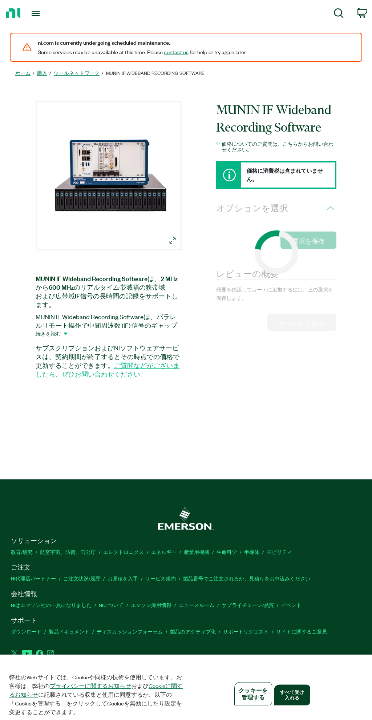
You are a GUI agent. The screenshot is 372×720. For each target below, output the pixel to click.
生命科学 (227, 551)
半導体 (251, 551)
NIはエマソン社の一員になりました (51, 605)
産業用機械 (196, 551)
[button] (110, 177)
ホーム (23, 72)
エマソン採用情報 (151, 605)
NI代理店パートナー (33, 578)
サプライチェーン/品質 (248, 605)
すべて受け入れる (292, 694)
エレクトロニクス (123, 551)
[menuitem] (338, 14)
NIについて (111, 605)
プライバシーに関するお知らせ (90, 685)
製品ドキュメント (69, 631)
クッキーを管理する (253, 694)
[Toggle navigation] (48, 13)
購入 (42, 72)
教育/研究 (22, 551)
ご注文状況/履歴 (81, 578)
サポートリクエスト (246, 631)
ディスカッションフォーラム (130, 631)
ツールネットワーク (77, 72)
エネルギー (164, 551)
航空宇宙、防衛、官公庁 (68, 551)
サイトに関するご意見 (301, 631)
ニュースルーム (196, 605)
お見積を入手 (123, 578)
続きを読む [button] (48, 333)
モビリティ (279, 551)
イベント (291, 605)
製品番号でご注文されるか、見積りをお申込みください (246, 578)
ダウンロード (26, 631)
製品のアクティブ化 (193, 631)
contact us (176, 52)
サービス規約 (160, 578)
